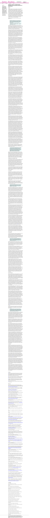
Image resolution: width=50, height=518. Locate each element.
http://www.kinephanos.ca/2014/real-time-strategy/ (12, 419)
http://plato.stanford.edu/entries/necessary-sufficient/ (13, 398)
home (2, 3)
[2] (8, 376)
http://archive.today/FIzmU (10, 477)
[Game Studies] (7, 1)
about (6, 3)
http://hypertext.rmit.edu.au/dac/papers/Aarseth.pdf (12, 386)
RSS (13, 3)
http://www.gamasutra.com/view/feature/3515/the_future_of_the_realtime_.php (15, 470)
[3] (8, 378)
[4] (8, 381)
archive (10, 3)
